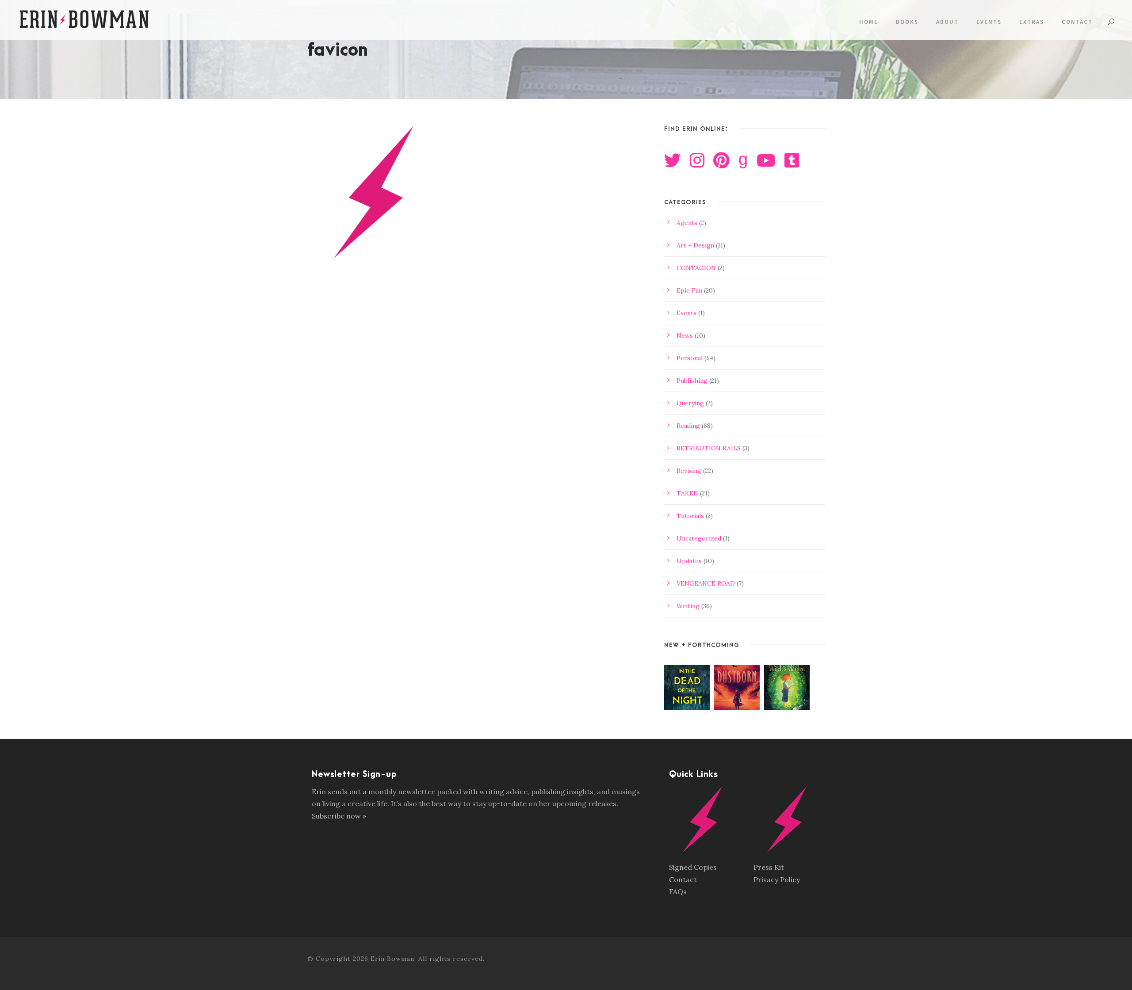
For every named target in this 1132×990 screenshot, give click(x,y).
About (947, 22)
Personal (690, 358)
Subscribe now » (339, 815)
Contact (1077, 22)
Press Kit (768, 867)
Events (989, 22)
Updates (689, 561)
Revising (689, 471)
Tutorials (690, 516)
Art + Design (695, 245)
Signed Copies (693, 867)
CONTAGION (696, 268)
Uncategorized (699, 538)
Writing (688, 606)
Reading (688, 426)
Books (907, 22)
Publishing (692, 381)
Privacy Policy (776, 879)
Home (868, 22)
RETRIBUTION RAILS (709, 448)
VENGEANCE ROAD (706, 583)
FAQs (678, 891)
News (685, 335)
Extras (1031, 22)
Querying (690, 403)
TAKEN (687, 493)
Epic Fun (689, 290)
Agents (687, 223)
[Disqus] (476, 410)
